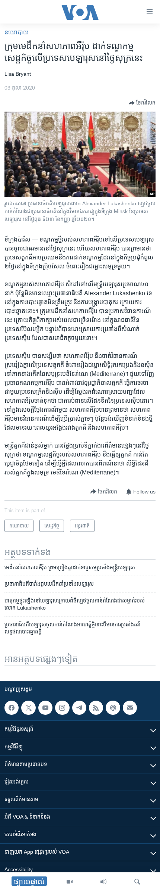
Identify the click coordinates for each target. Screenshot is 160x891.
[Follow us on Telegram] (79, 708)
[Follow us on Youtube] (45, 708)
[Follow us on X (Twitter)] (28, 708)
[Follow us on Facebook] (11, 708)
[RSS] (96, 708)
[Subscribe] (130, 708)
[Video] (69, 881)
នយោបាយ (16, 32)
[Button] (142, 103)
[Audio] (103, 881)
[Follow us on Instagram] (62, 708)
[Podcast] (113, 708)
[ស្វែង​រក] (137, 881)
